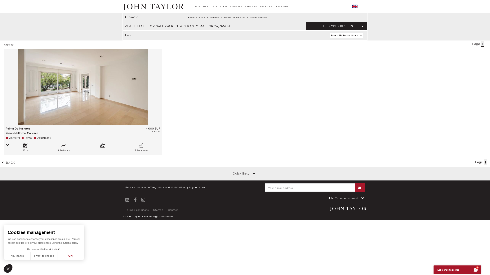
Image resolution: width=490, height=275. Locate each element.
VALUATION (220, 6)
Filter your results (337, 26)
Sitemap (158, 210)
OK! (70, 255)
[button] (8, 268)
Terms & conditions (137, 210)
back (133, 17)
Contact (173, 210)
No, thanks (17, 255)
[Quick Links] (254, 174)
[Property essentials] (7, 145)
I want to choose (44, 255)
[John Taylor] (153, 6)
